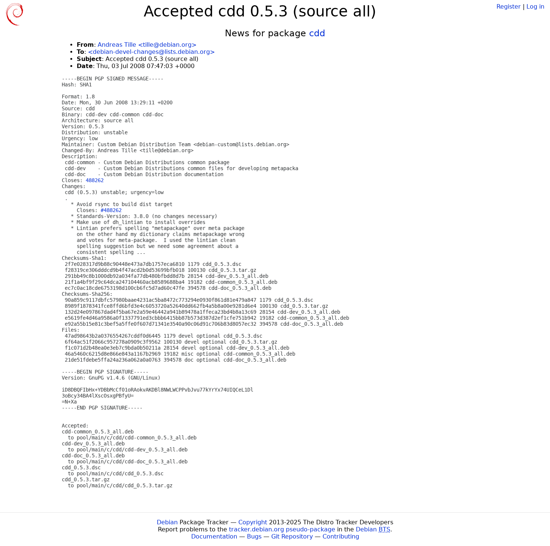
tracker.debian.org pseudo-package (282, 529)
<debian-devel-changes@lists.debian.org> (151, 51)
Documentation (214, 536)
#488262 (111, 210)
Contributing (341, 536)
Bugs (254, 536)
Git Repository (292, 536)
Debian (167, 522)
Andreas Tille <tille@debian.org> (147, 44)
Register (508, 6)
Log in (535, 6)
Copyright (252, 522)
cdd (317, 33)
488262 (95, 180)
